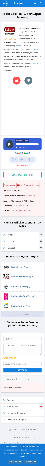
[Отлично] (14, 358)
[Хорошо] (12, 358)
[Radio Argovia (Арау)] (6, 289)
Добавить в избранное (22, 174)
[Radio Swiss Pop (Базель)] (6, 299)
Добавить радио (17, 429)
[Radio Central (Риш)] (6, 309)
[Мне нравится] (17, 80)
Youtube (10, 241)
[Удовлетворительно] (9, 358)
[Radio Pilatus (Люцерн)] (6, 279)
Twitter (10, 234)
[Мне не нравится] (28, 80)
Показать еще (22, 314)
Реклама (32, 429)
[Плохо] (7, 358)
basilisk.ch (36, 49)
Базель (19, 46)
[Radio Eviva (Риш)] (6, 269)
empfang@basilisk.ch (20, 210)
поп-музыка (34, 63)
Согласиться (15, 462)
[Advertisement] (22, 108)
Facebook (11, 247)
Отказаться (31, 462)
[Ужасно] (4, 358)
